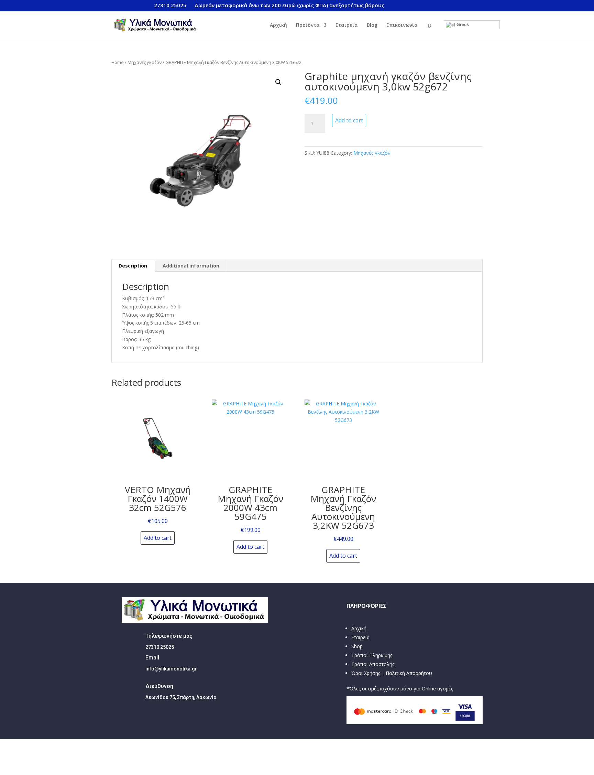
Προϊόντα (308, 25)
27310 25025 (170, 5)
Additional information (191, 265)
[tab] (133, 266)
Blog (372, 25)
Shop (357, 646)
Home (117, 62)
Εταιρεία (347, 25)
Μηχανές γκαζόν (145, 62)
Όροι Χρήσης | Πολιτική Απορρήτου (391, 673)
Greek (462, 24)
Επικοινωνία (402, 25)
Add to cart (349, 120)
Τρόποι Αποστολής (372, 664)
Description (133, 265)
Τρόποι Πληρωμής (371, 655)
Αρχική (278, 25)
